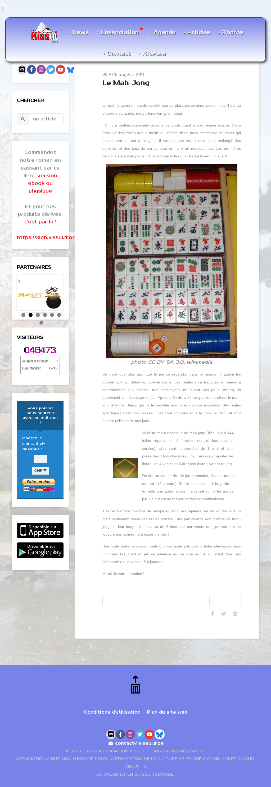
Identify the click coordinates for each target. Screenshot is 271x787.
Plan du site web (167, 712)
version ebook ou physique (42, 183)
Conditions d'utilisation (112, 712)
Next (69, 294)
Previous (11, 294)
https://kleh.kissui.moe (46, 237)
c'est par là (38, 222)
